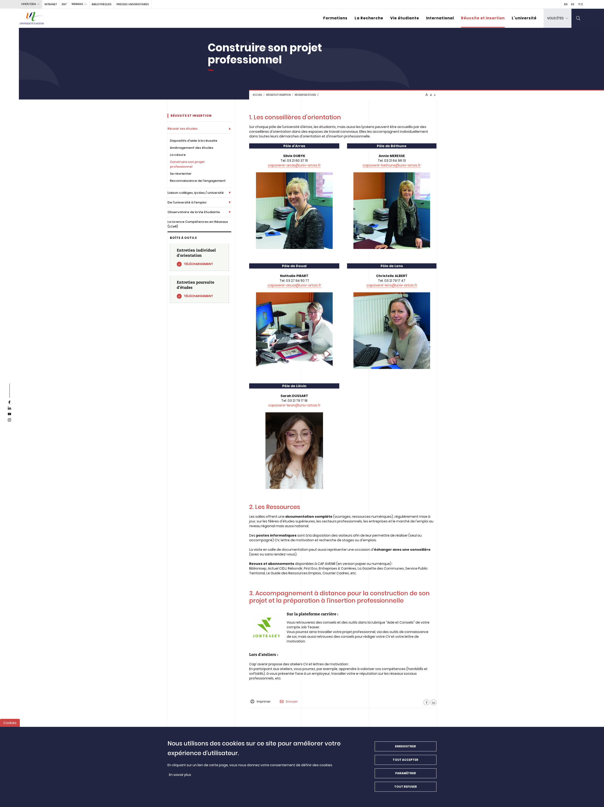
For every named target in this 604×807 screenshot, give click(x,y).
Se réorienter (181, 173)
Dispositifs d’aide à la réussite (193, 140)
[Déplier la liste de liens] (229, 128)
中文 (580, 4)
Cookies (10, 722)
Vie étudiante (404, 18)
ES (572, 4)
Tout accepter (405, 760)
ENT (64, 4)
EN (565, 4)
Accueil (257, 95)
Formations (335, 18)
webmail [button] (77, 4)
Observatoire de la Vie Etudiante (194, 212)
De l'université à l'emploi (187, 202)
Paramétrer (405, 773)
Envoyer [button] (292, 702)
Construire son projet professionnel (187, 164)
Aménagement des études (191, 147)
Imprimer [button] (264, 701)
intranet (51, 4)
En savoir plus (180, 774)
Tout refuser (405, 787)
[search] (578, 18)
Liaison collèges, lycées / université (196, 192)
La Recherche (369, 18)
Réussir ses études (305, 95)
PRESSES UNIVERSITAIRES (133, 4)
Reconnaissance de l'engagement (198, 180)
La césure (178, 155)
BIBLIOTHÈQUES (102, 4)
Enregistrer (405, 746)
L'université (524, 18)
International (440, 18)
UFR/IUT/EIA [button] (28, 4)
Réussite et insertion (483, 18)
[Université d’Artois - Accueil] (32, 18)
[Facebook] (426, 702)
